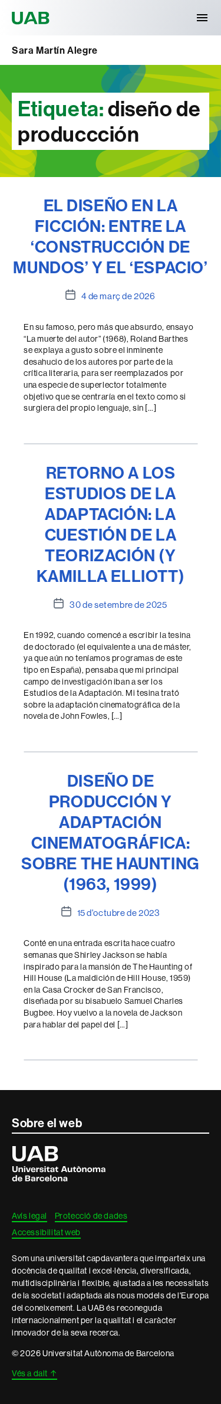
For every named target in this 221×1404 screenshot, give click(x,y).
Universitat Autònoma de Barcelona (32, 17)
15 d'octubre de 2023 (118, 912)
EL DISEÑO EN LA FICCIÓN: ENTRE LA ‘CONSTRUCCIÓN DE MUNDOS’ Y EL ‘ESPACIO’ (110, 236)
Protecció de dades (91, 1215)
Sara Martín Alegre (55, 50)
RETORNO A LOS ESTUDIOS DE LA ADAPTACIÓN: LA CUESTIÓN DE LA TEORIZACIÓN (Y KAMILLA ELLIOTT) (111, 524)
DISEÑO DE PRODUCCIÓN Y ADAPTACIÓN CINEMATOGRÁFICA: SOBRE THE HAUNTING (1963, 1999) (110, 832)
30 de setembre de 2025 (118, 604)
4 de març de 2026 (118, 296)
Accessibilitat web (46, 1232)
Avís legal (29, 1215)
